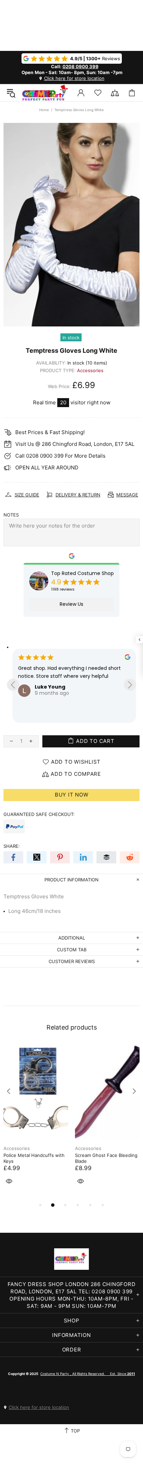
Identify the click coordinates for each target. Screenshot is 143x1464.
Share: (11, 846)
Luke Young (50, 686)
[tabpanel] (36, 1122)
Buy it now (72, 794)
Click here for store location (74, 78)
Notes (11, 515)
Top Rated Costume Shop (82, 573)
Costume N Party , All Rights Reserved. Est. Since (87, 1374)
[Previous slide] (13, 685)
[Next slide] (130, 685)
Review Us (71, 604)
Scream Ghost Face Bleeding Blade (106, 1158)
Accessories (90, 370)
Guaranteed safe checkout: (39, 814)
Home (44, 110)
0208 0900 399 (80, 66)
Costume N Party (45, 93)
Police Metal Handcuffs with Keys (34, 1158)
